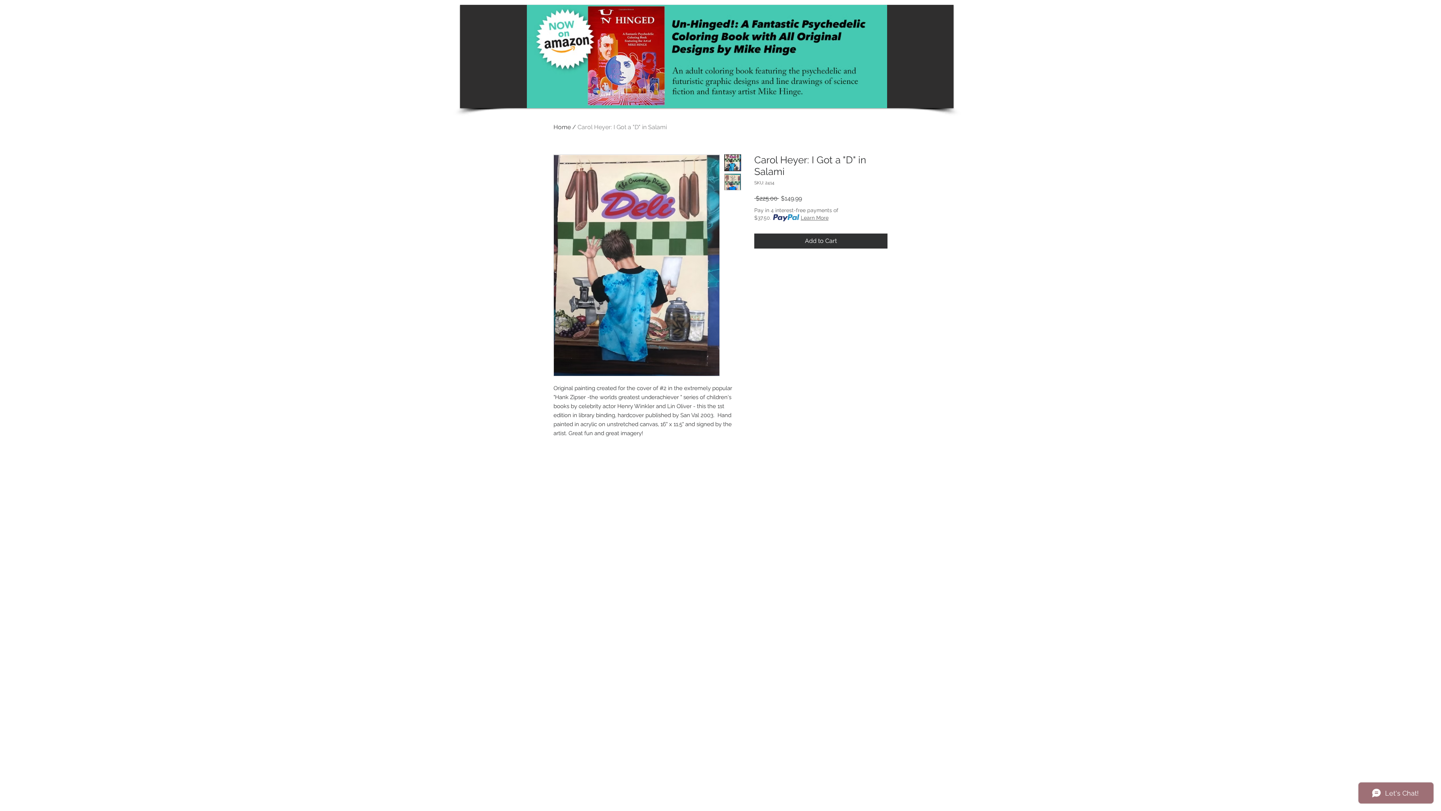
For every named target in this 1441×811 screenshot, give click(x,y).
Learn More (815, 218)
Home (562, 127)
